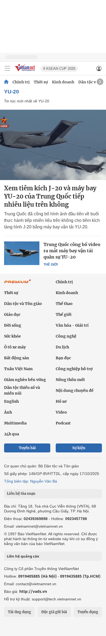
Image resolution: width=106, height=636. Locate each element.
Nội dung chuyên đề (74, 390)
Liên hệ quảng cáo (23, 556)
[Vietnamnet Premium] (17, 284)
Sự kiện (78, 448)
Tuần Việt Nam (18, 368)
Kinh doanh (63, 82)
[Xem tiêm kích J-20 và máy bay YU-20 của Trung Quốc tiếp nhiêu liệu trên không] (53, 145)
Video (61, 412)
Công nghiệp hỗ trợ (74, 368)
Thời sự (41, 82)
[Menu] (7, 68)
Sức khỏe (12, 336)
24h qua (11, 434)
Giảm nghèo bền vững (25, 379)
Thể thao (64, 303)
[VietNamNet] (6, 82)
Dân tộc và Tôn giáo (23, 303)
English (11, 401)
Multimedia (15, 423)
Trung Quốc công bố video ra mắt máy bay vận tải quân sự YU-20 (71, 251)
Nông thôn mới (70, 379)
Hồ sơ (61, 401)
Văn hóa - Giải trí (72, 325)
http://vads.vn (33, 591)
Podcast (63, 423)
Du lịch (62, 347)
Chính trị (21, 82)
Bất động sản (16, 357)
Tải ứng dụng (19, 612)
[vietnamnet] (25, 71)
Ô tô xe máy (15, 347)
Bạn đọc (63, 357)
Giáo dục (12, 314)
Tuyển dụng (87, 612)
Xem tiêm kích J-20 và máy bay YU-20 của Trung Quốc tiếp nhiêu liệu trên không (50, 196)
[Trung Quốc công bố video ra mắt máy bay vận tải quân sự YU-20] (21, 253)
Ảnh (8, 412)
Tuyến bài (27, 448)
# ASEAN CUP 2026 (59, 69)
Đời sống (12, 325)
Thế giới (50, 264)
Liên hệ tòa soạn (21, 493)
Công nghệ (66, 336)
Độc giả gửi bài (54, 612)
